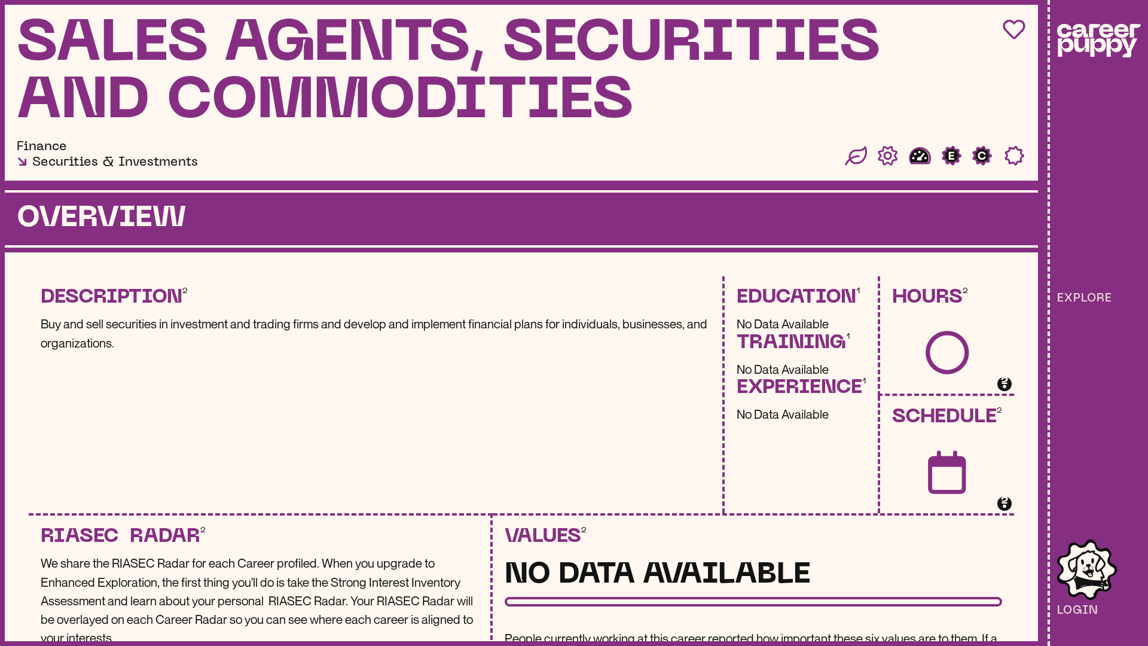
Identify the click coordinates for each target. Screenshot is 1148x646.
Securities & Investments (115, 163)
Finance (42, 147)
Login (1077, 610)
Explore (1084, 298)
